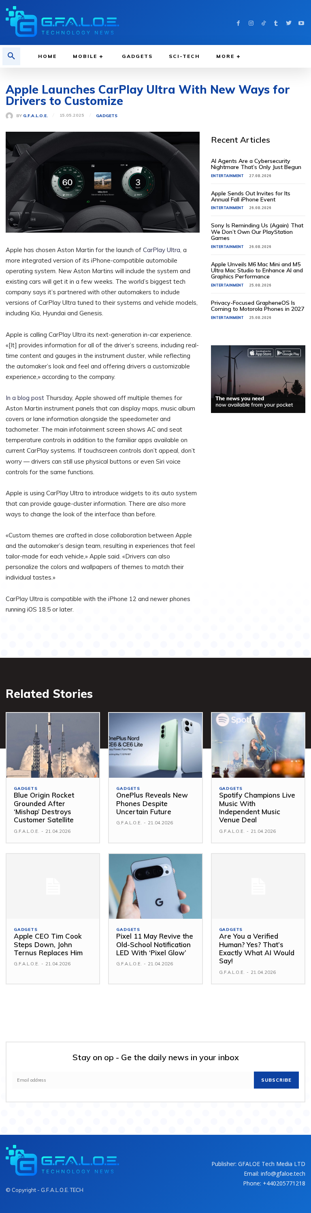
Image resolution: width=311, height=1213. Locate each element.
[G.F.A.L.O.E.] (11, 116)
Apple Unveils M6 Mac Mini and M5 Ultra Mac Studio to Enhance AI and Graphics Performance (257, 270)
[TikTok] (263, 22)
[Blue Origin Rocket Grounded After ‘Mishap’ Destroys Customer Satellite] (52, 745)
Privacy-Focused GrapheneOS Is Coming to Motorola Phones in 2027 (257, 305)
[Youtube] (301, 22)
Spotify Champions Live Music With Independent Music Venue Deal (257, 807)
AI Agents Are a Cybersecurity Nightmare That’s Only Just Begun (256, 164)
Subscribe (276, 1080)
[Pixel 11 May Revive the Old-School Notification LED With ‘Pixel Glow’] (155, 886)
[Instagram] (251, 22)
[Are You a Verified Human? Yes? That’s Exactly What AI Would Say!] (258, 886)
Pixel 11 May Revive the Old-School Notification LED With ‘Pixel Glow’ (154, 944)
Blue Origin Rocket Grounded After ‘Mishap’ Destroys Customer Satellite (44, 807)
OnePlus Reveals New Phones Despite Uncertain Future (152, 803)
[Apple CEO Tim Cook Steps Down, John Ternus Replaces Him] (52, 886)
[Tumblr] (276, 22)
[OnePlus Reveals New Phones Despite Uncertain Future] (155, 745)
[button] (11, 56)
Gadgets (106, 116)
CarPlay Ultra (161, 250)
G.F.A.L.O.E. (35, 116)
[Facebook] (238, 22)
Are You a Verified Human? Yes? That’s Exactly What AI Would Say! (256, 948)
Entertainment (227, 175)
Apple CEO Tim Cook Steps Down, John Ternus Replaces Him (48, 944)
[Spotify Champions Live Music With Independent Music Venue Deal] (258, 745)
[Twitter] (288, 22)
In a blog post (25, 398)
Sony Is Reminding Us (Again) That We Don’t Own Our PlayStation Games (257, 232)
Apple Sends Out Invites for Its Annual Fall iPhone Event (250, 196)
